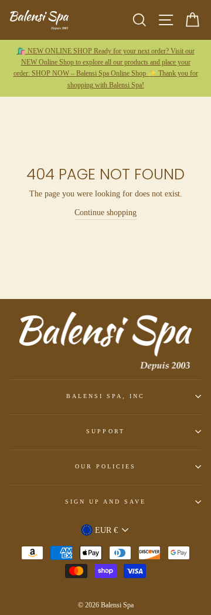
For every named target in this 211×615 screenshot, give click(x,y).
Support (105, 431)
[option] (105, 68)
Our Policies (106, 466)
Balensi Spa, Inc (105, 396)
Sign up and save (106, 501)
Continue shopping (105, 212)
